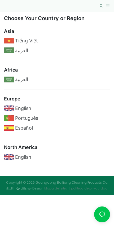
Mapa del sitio (55, 188)
